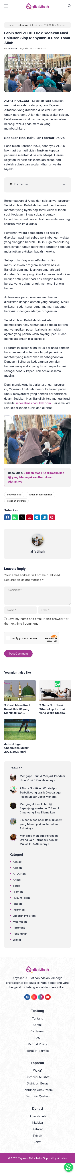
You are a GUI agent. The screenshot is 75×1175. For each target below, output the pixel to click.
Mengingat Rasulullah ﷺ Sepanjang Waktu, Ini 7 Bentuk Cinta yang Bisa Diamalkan (40, 808)
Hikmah (18, 891)
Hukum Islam (21, 897)
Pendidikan (20, 933)
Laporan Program (24, 915)
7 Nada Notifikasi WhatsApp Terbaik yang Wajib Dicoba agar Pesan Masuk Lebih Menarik (52, 709)
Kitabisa (37, 1122)
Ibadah (17, 903)
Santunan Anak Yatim (38, 1090)
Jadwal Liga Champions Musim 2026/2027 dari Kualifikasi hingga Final (19, 748)
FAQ (37, 1038)
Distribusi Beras (37, 1083)
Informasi (19, 909)
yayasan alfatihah (16, 500)
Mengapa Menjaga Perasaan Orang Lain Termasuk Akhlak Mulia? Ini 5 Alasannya (39, 840)
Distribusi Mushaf (37, 1077)
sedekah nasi (14, 494)
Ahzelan (62, 1158)
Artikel (17, 879)
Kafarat (37, 1129)
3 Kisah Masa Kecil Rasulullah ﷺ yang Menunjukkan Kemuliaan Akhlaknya (36, 477)
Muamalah (20, 921)
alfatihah (37, 551)
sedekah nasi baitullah (40, 494)
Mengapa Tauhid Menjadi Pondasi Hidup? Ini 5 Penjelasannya (42, 778)
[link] (27, 997)
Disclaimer (37, 1031)
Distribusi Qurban (37, 1096)
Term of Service (37, 1051)
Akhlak (17, 862)
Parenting (19, 927)
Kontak (37, 1025)
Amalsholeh (37, 1116)
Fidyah (37, 1135)
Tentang (37, 1018)
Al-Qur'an (19, 873)
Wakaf (17, 939)
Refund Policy (37, 1044)
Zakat (37, 1142)
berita (16, 885)
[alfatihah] (38, 546)
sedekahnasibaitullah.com (33, 403)
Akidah (17, 868)
